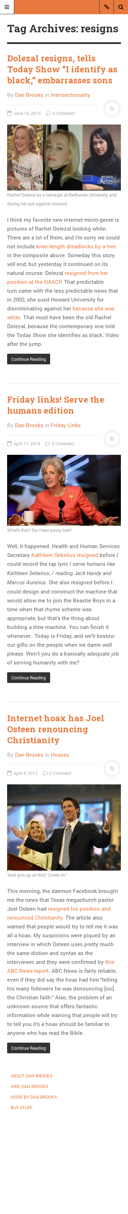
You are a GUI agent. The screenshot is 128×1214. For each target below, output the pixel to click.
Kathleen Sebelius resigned (64, 554)
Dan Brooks (29, 94)
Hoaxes (60, 754)
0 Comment (63, 113)
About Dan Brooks (31, 1075)
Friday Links (66, 425)
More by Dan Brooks (34, 1097)
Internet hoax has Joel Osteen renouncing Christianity (55, 729)
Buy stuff (22, 1107)
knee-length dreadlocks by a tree (76, 246)
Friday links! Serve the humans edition (55, 405)
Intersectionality (70, 94)
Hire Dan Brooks (29, 1086)
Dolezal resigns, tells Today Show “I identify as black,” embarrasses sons (62, 69)
